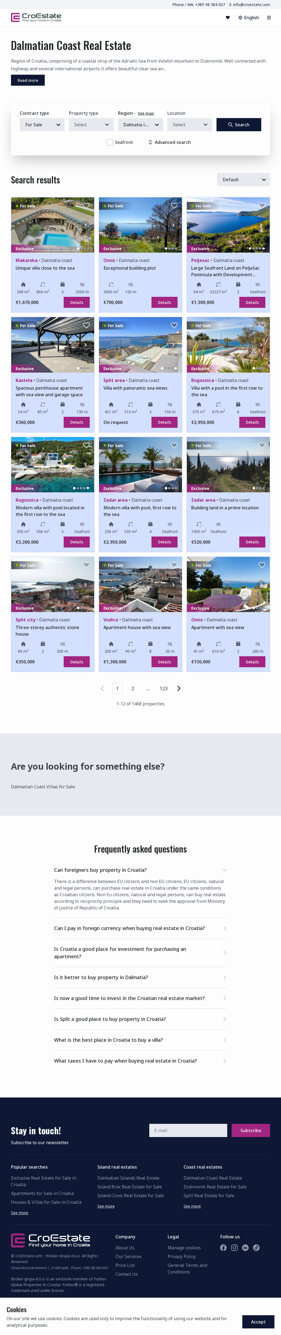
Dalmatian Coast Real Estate (213, 1178)
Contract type (34, 113)
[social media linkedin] (245, 1247)
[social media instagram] (234, 1247)
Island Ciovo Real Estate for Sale (130, 1195)
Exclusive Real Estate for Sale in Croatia (43, 1181)
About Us (125, 1248)
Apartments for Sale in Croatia (42, 1193)
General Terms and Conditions (187, 1268)
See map (146, 113)
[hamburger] (268, 17)
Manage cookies (184, 1248)
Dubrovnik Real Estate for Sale (215, 1187)
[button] (140, 869)
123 (163, 688)
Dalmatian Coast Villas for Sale (43, 786)
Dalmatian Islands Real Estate (128, 1178)
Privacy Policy (182, 1256)
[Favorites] (228, 17)
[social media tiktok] (256, 1247)
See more (19, 1212)
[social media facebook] (223, 1247)
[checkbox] (109, 142)
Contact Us (127, 1274)
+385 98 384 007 (95, 1268)
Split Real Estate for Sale (209, 1195)
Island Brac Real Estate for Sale (129, 1187)
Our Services (129, 1256)
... (148, 688)
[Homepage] (36, 17)
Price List (125, 1265)
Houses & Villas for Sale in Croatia (46, 1202)
